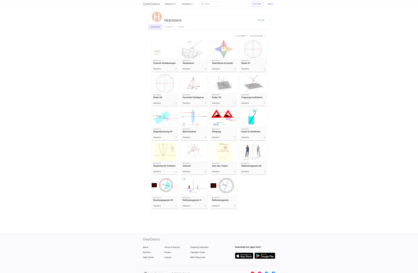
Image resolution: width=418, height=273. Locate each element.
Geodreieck (188, 63)
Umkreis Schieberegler (164, 63)
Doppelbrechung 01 (162, 131)
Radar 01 (245, 63)
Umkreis (187, 166)
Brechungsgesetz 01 (163, 200)
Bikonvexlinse (189, 131)
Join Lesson (257, 4)
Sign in (270, 4)
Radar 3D (216, 97)
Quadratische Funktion (164, 166)
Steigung (216, 131)
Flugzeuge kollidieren (251, 97)
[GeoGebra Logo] (151, 4)
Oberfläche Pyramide (222, 63)
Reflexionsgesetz (220, 200)
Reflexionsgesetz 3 (192, 200)
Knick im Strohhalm (250, 131)
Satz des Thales (220, 166)
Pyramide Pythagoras (193, 97)
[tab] (171, 4)
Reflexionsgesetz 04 (251, 166)
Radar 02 (157, 97)
